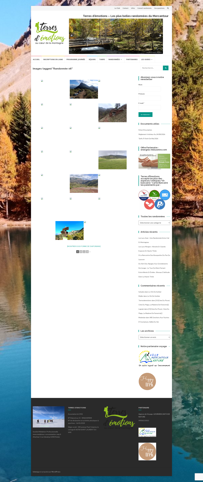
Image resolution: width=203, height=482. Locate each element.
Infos (133, 8)
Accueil (36, 59)
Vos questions (159, 8)
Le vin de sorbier (155, 292)
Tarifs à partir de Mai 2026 (148, 139)
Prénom (142, 94)
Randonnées (114, 59)
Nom (140, 85)
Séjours (92, 59)
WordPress (55, 472)
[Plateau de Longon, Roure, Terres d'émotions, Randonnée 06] (84, 112)
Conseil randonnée (144, 8)
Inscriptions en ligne (53, 59)
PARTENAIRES (132, 59)
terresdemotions (145, 300)
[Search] (165, 68)
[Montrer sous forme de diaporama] (84, 246)
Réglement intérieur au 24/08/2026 (152, 134)
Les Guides (145, 59)
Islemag (36, 472)
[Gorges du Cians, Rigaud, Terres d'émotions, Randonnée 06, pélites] (112, 112)
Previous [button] (72, 36)
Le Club (117, 8)
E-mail (141, 103)
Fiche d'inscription (145, 130)
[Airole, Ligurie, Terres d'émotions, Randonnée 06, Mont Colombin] (84, 89)
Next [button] (160, 35)
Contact (125, 8)
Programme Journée (75, 59)
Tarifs (102, 59)
